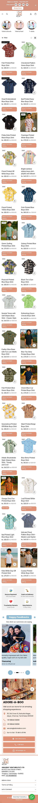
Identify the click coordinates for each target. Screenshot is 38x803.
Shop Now (18, 8)
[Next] (27, 672)
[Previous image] (6, 689)
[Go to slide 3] (18, 672)
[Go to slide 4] (19, 672)
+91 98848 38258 (13, 720)
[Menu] (2, 14)
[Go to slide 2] (16, 672)
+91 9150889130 (11, 776)
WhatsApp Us (20, 750)
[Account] (30, 14)
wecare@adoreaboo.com (16, 728)
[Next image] (32, 689)
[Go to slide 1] (14, 672)
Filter (5, 38)
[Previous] (10, 672)
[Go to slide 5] (22, 672)
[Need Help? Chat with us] (32, 797)
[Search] (7, 14)
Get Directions (20, 739)
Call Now (20, 744)
